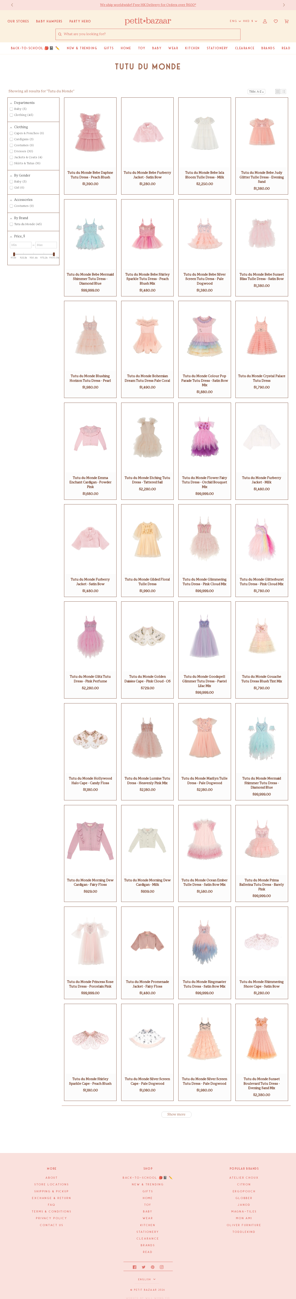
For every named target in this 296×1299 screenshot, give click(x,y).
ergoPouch (244, 1191)
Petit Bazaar (145, 1290)
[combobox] (152, 34)
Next (282, 5)
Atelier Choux (244, 1177)
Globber (244, 1198)
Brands (148, 1245)
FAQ (52, 1204)
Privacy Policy (52, 1218)
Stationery (148, 1232)
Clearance (148, 1238)
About (52, 1177)
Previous (14, 5)
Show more (176, 1114)
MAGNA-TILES (244, 1211)
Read (148, 1252)
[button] (277, 91)
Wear (148, 1218)
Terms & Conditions (52, 1211)
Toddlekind (244, 1232)
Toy (148, 1204)
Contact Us (52, 1225)
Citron (244, 1184)
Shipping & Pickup (51, 1191)
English (145, 1279)
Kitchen (148, 1225)
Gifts (148, 1191)
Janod (244, 1204)
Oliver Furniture (244, 1225)
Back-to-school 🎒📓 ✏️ (148, 1177)
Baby (148, 1211)
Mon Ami (244, 1218)
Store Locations (51, 1184)
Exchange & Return (51, 1198)
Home (148, 1198)
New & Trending (148, 1184)
